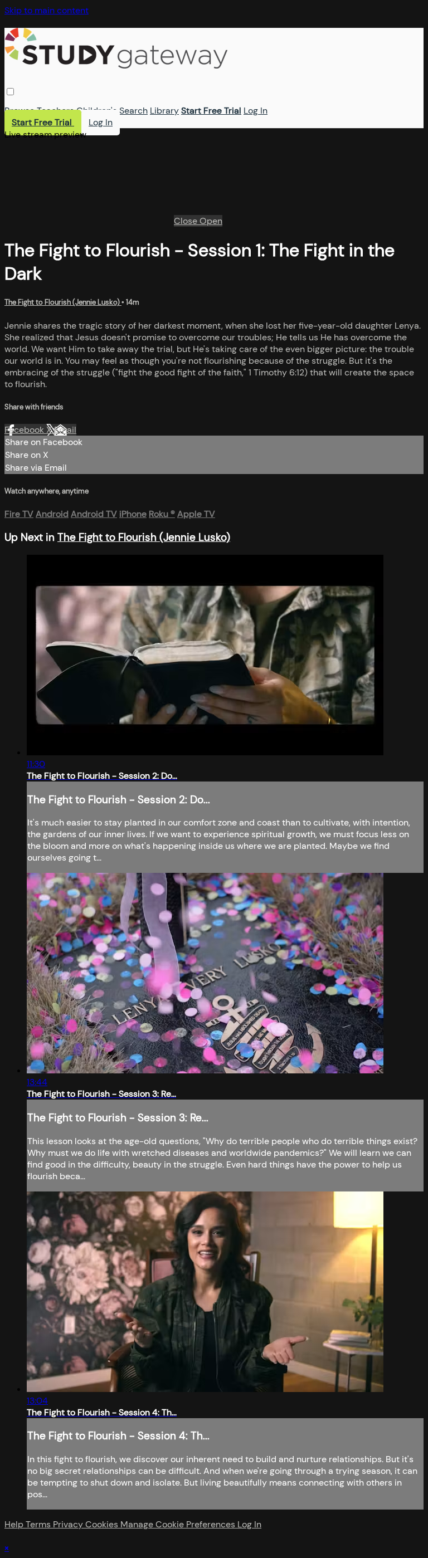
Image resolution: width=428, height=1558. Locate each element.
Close (187, 221)
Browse (19, 110)
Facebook (25, 430)
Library (164, 110)
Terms (39, 1524)
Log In (256, 110)
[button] (10, 91)
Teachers (55, 110)
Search (133, 110)
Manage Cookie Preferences (178, 1524)
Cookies (102, 1524)
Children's (96, 110)
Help (15, 1524)
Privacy (69, 1524)
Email (65, 430)
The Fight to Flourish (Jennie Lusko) (62, 302)
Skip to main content (46, 10)
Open (211, 221)
